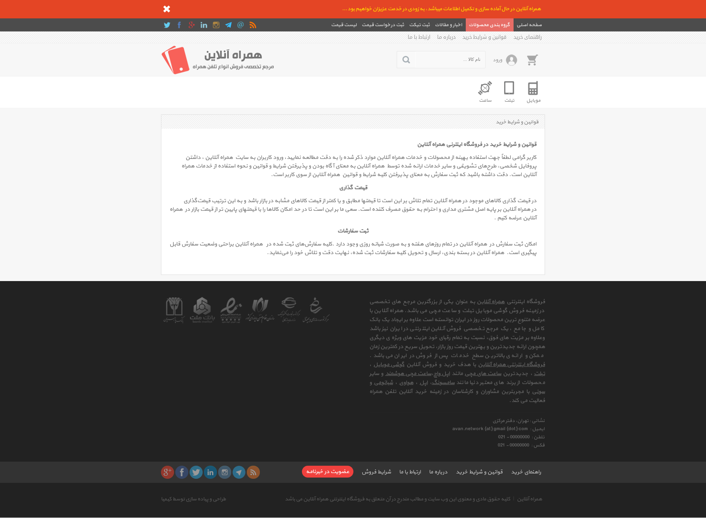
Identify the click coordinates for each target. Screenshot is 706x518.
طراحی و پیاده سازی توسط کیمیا (193, 499)
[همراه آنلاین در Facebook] (179, 24)
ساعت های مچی (483, 373)
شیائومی (383, 382)
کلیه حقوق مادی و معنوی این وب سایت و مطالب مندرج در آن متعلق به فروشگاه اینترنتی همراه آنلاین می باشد (397, 499)
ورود (497, 60)
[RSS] (253, 24)
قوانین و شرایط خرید (484, 37)
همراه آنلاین (491, 301)
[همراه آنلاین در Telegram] (228, 24)
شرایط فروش (376, 472)
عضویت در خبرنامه (327, 471)
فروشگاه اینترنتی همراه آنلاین (511, 364)
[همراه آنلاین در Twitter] (167, 24)
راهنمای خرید (528, 37)
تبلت (539, 373)
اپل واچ (441, 373)
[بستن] (166, 9)
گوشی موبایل (388, 364)
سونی (538, 391)
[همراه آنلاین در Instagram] (216, 24)
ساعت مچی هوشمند (408, 373)
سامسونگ (443, 382)
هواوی (406, 382)
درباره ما (446, 37)
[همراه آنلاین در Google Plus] (191, 24)
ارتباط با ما (419, 37)
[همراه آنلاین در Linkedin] (204, 24)
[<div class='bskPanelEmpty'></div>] (532, 59)
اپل (424, 382)
